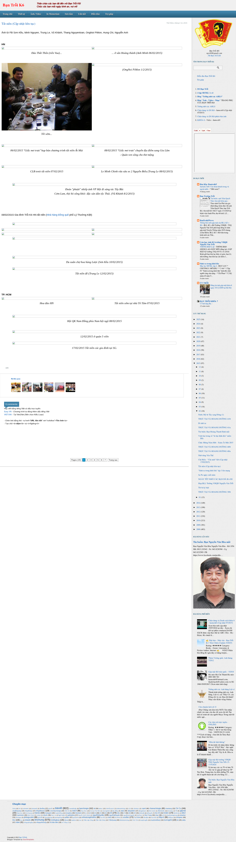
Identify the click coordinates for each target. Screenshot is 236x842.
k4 (100, 813)
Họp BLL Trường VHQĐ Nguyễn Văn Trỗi (215, 483)
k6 (111, 813)
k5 (106, 813)
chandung (168, 808)
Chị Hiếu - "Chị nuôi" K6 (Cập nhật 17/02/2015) (212, 460)
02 (200, 411)
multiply (38, 815)
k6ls (118, 813)
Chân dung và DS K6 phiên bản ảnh (211, 116)
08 (200, 384)
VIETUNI (8, 414)
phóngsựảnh (29, 817)
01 (200, 497)
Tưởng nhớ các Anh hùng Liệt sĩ (221, 689)
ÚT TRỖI (204, 282)
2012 (198, 511)
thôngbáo (179, 817)
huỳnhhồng (59, 813)
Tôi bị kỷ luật (203, 487)
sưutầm (126, 817)
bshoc (101, 808)
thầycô (161, 817)
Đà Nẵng (115, 811)
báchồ (50, 808)
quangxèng (58, 817)
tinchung (39, 819)
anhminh (26, 808)
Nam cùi (53, 815)
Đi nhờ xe (202, 423)
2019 (198, 345)
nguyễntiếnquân (114, 815)
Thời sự (21, 13)
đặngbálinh (131, 811)
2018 (198, 350)
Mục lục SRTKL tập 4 (208, 266)
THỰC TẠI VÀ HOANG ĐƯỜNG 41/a (214, 427)
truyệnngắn (144, 820)
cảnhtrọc (136, 808)
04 (200, 402)
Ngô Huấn (61, 815)
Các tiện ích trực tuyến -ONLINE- (218, 723)
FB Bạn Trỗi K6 (214, 55)
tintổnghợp (55, 820)
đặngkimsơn (142, 811)
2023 (198, 328)
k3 (95, 813)
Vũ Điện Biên (54, 822)
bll (94, 808)
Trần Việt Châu (100, 820)
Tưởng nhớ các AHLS (206, 106)
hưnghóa (69, 813)
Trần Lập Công (88, 820)
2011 (198, 516)
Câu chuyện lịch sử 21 (207, 707)
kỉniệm (166, 813)
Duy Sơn (84, 811)
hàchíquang (29, 813)
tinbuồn (28, 820)
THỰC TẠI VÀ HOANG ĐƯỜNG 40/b (214, 446)
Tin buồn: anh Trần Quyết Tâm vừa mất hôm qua (220, 199)
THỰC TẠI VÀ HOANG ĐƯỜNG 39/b (214, 492)
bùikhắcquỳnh (110, 808)
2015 (198, 363)
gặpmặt (183, 811)
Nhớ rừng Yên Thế (205, 455)
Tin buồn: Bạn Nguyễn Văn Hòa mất (211, 542)
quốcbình (76, 817)
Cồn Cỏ (67, 811)
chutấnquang (16, 811)
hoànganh (48, 813)
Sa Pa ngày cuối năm (206, 475)
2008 (198, 529)
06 (200, 393)
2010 (198, 520)
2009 (198, 525)
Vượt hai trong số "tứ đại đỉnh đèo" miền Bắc (214, 437)
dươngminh (106, 811)
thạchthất (153, 817)
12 (200, 367)
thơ (13, 820)
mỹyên (45, 815)
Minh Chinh (30, 815)
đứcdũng (170, 811)
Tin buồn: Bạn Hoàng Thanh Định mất (213, 431)
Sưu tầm (69, 13)
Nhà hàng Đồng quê (58, 214)
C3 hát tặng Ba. (206, 303)
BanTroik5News (207, 220)
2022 (198, 332)
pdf (163, 815)
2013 (198, 507)
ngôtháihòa (71, 815)
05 (200, 397)
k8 (129, 813)
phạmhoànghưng (171, 815)
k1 (86, 813)
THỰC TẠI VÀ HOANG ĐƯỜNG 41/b (214, 419)
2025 (198, 319)
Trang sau (113, 460)
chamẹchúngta (155, 808)
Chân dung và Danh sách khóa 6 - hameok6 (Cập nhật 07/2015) (221, 621)
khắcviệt (141, 813)
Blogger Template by (20, 840)
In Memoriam (53, 13)
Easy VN (7, 411)
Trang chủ (7, 13)
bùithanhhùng (120, 808)
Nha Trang (148, 815)
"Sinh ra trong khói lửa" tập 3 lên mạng (214, 470)
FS (176, 811)
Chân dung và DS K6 (206, 110)
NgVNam (139, 815)
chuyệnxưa (40, 811)
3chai (14, 808)
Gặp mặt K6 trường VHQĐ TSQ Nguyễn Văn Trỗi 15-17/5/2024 (219, 762)
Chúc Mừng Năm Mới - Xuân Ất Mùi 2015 (215, 442)
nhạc (157, 815)
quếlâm (66, 817)
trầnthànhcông (124, 820)
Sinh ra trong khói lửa (209, 263)
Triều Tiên (135, 820)
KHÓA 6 (201, 120)
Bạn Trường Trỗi (207, 196)
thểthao (170, 817)
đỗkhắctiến (161, 811)
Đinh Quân (152, 811)
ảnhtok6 (34, 808)
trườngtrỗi (168, 820)
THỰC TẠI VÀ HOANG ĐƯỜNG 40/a (214, 451)
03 (200, 406)
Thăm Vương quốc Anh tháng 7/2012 (220, 659)
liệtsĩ (184, 813)
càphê (144, 808)
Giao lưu (19, 813)
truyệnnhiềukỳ (155, 820)
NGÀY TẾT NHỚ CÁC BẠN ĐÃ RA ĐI (215, 479)
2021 (198, 337)
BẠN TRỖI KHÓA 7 (209, 301)
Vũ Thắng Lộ (65, 822)
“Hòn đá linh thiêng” (216, 742)
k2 (90, 813)
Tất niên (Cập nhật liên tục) (209, 466)
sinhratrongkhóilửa (88, 817)
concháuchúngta (55, 811)
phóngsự (18, 817)
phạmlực (183, 815)
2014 (198, 502)
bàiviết (58, 808)
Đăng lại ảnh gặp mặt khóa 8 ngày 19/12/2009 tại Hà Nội (221, 286)
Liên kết (82, 13)
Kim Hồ (157, 813)
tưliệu (184, 820)
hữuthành (78, 813)
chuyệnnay (28, 811)
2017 (198, 354)
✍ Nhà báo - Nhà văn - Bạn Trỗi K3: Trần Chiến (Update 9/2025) (219, 641)
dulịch (74, 811)
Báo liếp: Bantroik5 (208, 184)
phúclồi (40, 817)
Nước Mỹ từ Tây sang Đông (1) (211, 414)
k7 (124, 813)
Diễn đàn (95, 13)
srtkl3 (109, 817)
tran (80, 820)
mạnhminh (20, 815)
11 (200, 371)
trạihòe (74, 820)
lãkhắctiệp (176, 813)
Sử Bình (117, 817)
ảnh (7, 368)
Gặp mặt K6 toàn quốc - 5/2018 (221, 671)
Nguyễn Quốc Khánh (84, 815)
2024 (198, 323)
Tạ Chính (137, 817)
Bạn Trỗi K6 (13, 5)
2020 (198, 341)
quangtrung (48, 817)
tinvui (66, 820)
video (18, 822)
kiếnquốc (150, 813)
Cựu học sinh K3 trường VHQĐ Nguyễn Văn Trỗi (213, 243)
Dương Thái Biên (95, 811)
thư (21, 820)
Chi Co (178, 808)
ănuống (42, 808)
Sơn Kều (102, 817)
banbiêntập (73, 808)
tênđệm (146, 817)
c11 (130, 808)
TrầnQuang (112, 820)
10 (200, 375)
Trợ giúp (109, 13)
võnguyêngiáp (28, 822)
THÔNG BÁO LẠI (207, 246)
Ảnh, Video (35, 13)
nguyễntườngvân (128, 815)
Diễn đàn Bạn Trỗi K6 (206, 76)
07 (200, 389)
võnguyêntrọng (41, 822)
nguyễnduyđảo (98, 815)
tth (178, 820)
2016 (198, 359)
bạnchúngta (83, 808)
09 (200, 380)
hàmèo (37, 813)
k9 (134, 813)
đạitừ (122, 811)
